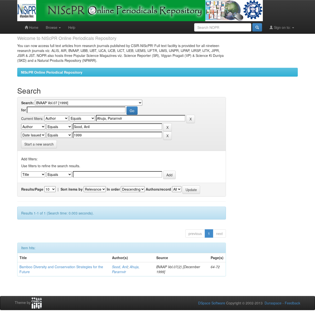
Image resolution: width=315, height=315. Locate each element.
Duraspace (273, 302)
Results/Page (32, 189)
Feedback (292, 302)
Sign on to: (282, 27)
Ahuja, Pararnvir (126, 269)
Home (33, 27)
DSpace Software (211, 302)
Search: (27, 102)
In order (113, 189)
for (23, 109)
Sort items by (72, 189)
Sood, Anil (120, 266)
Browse (52, 27)
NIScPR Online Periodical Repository (51, 72)
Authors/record (158, 189)
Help (71, 27)
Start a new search (39, 144)
